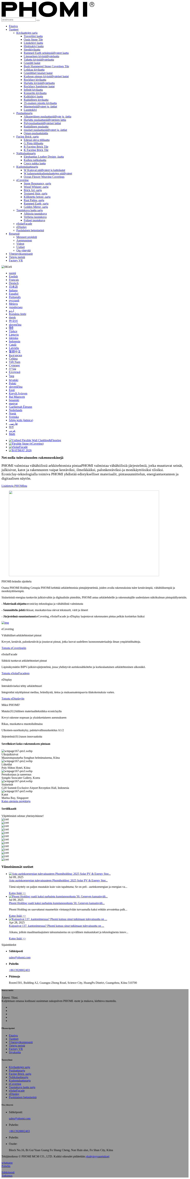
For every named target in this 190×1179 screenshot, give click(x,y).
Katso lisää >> (17, 893)
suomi (12, 273)
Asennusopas (24, 240)
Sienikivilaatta (32, 49)
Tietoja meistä (17, 257)
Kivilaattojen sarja (26, 32)
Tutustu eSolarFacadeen (15, 673)
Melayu (13, 303)
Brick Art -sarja (33, 190)
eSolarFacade (24, 223)
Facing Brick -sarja (27, 136)
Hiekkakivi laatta (34, 46)
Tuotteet (13, 29)
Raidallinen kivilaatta (36, 99)
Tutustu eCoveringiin (13, 648)
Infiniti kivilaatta (33, 89)
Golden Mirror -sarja (36, 206)
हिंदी (11, 328)
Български (15, 355)
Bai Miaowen (17, 396)
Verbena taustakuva (35, 217)
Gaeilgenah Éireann (20, 406)
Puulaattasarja (24, 113)
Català (12, 344)
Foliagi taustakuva (34, 220)
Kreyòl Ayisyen (18, 393)
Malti (12, 434)
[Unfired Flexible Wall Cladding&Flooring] (35, 440)
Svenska (14, 416)
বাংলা (11, 427)
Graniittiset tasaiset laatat (38, 73)
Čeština (13, 358)
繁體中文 (15, 351)
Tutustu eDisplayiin (12, 698)
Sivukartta (15, 1052)
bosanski (14, 400)
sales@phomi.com (19, 957)
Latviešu (14, 348)
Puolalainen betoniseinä (30, 230)
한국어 (13, 320)
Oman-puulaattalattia (36, 133)
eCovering (22, 180)
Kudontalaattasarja (27, 166)
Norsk (12, 413)
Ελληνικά (14, 372)
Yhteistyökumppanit (21, 253)
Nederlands (15, 410)
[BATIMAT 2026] (20, 450)
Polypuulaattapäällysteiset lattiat (42, 123)
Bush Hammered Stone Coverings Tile (46, 66)
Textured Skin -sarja (35, 193)
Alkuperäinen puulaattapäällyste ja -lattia (47, 116)
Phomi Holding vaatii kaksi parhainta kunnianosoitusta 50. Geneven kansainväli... (57, 903)
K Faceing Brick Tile (36, 150)
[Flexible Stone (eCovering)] (26, 443)
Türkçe (13, 331)
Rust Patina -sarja (34, 200)
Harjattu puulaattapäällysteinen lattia (45, 119)
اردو (11, 310)
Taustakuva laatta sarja (29, 210)
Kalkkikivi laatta (33, 96)
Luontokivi (30, 109)
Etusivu (13, 26)
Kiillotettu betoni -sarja (37, 196)
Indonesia (14, 341)
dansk (12, 317)
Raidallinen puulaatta (36, 126)
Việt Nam (14, 362)
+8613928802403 (19, 970)
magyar (13, 403)
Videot (20, 243)
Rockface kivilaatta (35, 79)
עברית (12, 368)
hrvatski (13, 380)
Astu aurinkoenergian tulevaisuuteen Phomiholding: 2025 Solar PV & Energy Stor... (58, 880)
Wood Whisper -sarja (36, 186)
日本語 (13, 286)
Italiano (13, 290)
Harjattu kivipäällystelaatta (39, 83)
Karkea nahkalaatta (35, 160)
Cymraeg (14, 365)
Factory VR (16, 260)
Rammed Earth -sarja (36, 203)
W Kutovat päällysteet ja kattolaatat (44, 170)
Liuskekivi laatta (33, 42)
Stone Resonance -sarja (37, 183)
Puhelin (5, 1166)
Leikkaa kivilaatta (34, 69)
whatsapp (7, 1162)
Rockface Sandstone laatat (39, 86)
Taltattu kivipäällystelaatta (39, 59)
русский (14, 300)
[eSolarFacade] (18, 447)
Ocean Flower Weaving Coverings (44, 176)
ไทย (11, 376)
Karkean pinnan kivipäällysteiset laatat (46, 76)
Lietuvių (14, 334)
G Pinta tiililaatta (33, 143)
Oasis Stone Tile (33, 39)
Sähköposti (7, 1172)
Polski (12, 383)
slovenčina (15, 324)
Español (13, 293)
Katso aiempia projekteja (15, 801)
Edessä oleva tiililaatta (37, 140)
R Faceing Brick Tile (36, 146)
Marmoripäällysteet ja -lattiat (40, 106)
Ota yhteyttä (23, 250)
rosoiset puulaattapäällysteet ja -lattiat (45, 129)
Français (14, 279)
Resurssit (14, 233)
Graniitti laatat (32, 63)
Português (15, 297)
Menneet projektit (26, 237)
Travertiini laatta (33, 36)
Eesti (12, 390)
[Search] (38, 20)
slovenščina (15, 386)
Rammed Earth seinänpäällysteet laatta (46, 52)
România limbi (17, 314)
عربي (12, 430)
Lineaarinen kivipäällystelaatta (41, 56)
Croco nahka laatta (35, 163)
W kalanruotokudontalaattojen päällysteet (48, 173)
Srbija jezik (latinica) (21, 420)
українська (15, 307)
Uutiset (20, 247)
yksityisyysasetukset (97, 1156)
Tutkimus (6, 1175)
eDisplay (21, 227)
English (13, 276)
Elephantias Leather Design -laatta (44, 156)
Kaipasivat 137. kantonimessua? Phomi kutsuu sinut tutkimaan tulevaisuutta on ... (56, 925)
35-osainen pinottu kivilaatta (40, 103)
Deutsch (14, 283)
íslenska (13, 338)
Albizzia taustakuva (35, 213)
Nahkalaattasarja (26, 153)
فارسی (13, 423)
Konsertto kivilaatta (35, 93)
